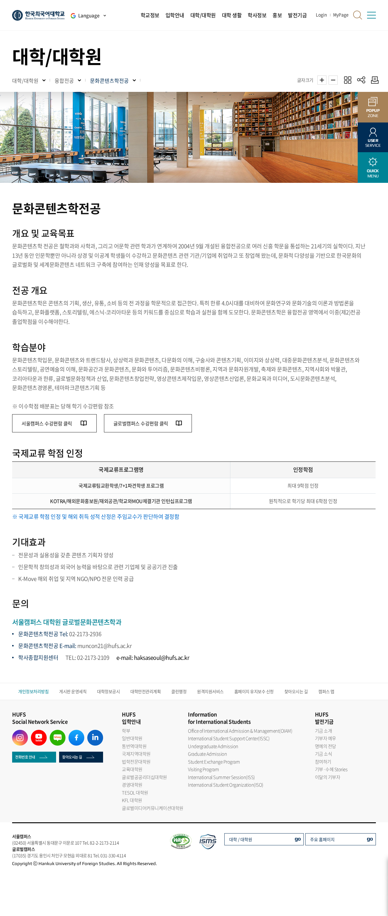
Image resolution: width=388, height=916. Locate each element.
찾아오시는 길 (296, 691)
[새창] (20, 733)
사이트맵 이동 (371, 15)
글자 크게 (321, 80)
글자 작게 (333, 80)
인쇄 (373, 80)
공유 (361, 80)
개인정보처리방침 (33, 691)
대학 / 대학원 (240, 839)
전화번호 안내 (25, 757)
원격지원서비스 (210, 691)
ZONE (373, 113)
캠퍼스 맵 (326, 691)
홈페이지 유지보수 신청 (254, 691)
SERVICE (373, 143)
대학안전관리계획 (145, 691)
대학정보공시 (108, 691)
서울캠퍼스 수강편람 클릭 (47, 423)
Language (88, 15)
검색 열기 (357, 15)
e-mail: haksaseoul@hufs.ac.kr (152, 657)
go (298, 838)
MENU (373, 173)
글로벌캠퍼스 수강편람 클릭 (140, 423)
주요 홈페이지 (322, 839)
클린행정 (178, 691)
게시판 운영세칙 (72, 691)
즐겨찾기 (347, 80)
